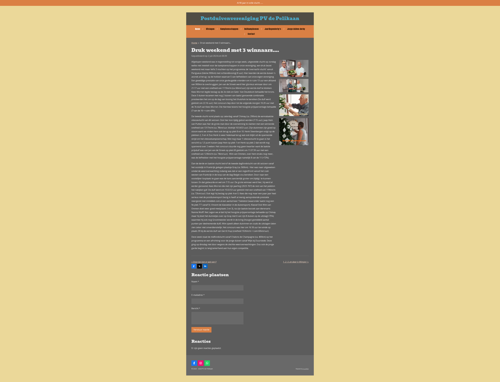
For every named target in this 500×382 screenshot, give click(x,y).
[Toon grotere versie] (293, 68)
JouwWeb (306, 369)
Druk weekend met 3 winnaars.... (215, 42)
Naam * (195, 281)
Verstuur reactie (201, 329)
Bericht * (195, 308)
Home (194, 42)
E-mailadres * (198, 295)
